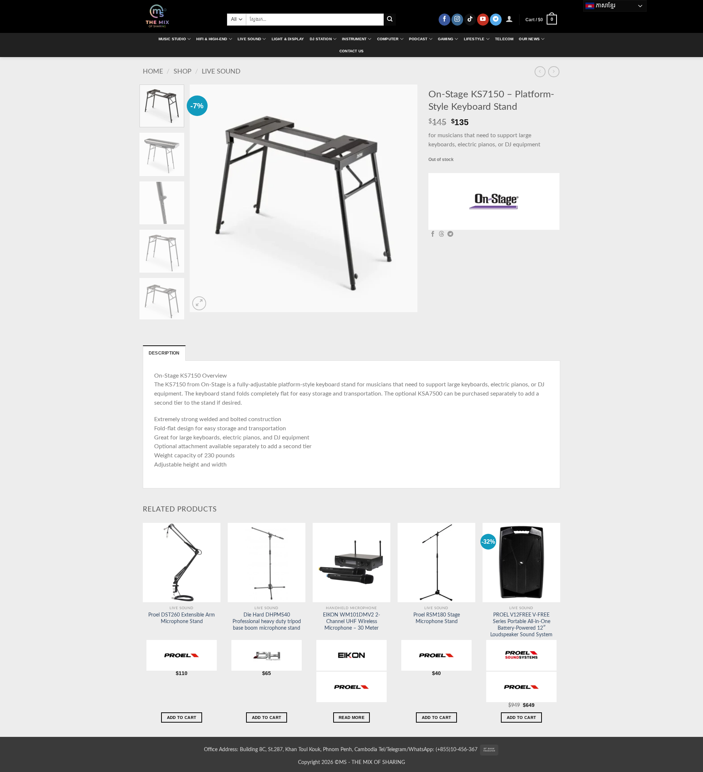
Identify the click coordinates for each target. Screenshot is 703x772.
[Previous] (203, 198)
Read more (351, 717)
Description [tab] (164, 353)
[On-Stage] (493, 201)
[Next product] (540, 71)
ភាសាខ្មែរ (604, 5)
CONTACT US (351, 51)
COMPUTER (388, 39)
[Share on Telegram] (450, 234)
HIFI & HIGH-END (211, 39)
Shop (182, 71)
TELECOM (504, 39)
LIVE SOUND (249, 39)
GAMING (445, 39)
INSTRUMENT (354, 39)
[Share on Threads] (442, 234)
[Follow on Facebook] (444, 20)
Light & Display (288, 39)
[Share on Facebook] (433, 234)
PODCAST (418, 39)
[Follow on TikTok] (470, 20)
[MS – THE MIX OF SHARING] (179, 16)
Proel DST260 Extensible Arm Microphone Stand (181, 618)
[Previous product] (553, 71)
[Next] (403, 198)
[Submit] (390, 20)
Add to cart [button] (182, 717)
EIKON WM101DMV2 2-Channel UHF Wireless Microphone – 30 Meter (351, 621)
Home (153, 71)
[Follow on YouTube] (483, 20)
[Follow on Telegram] (496, 20)
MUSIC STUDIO (172, 39)
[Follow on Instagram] (457, 20)
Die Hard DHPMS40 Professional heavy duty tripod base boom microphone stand (267, 621)
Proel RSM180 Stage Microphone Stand (436, 618)
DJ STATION (321, 39)
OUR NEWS (529, 39)
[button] (509, 18)
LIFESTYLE (474, 39)
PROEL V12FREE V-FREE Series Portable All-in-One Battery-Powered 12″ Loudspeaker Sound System (521, 624)
